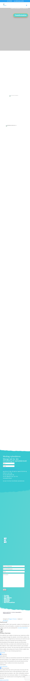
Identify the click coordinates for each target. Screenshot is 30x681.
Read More (25, 627)
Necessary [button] (2, 652)
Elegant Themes (13, 619)
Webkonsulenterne (7, 613)
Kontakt (6, 601)
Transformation (20, 15)
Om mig (6, 596)
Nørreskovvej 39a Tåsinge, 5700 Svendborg (14, 533)
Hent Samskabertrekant (13, 383)
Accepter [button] (20, 627)
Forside (6, 595)
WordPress (5, 620)
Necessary (4, 654)
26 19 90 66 (24, 82)
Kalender (7, 600)
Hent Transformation (15, 441)
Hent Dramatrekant (11, 278)
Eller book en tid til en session (15, 91)
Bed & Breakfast (9, 602)
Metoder (7, 599)
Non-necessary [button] (3, 666)
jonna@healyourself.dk (9, 526)
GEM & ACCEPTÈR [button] (4, 680)
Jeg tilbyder (8, 598)
